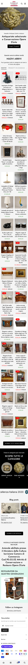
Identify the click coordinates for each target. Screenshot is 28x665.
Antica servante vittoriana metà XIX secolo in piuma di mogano (21, 308)
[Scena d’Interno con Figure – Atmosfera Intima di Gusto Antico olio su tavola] (21, 422)
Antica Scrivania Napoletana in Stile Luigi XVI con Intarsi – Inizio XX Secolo (7, 138)
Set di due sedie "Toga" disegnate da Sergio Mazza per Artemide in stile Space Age (7, 309)
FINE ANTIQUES (19, 476)
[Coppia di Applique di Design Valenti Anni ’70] (7, 247)
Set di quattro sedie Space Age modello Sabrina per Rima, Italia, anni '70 (20, 88)
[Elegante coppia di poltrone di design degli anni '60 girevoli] (7, 398)
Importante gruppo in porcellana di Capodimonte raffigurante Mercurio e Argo (21, 163)
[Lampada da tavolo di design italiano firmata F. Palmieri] (7, 202)
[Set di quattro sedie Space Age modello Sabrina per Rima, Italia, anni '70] (21, 77)
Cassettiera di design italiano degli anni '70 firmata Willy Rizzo (21, 333)
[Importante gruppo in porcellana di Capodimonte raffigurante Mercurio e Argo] (21, 152)
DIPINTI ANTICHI (6, 476)
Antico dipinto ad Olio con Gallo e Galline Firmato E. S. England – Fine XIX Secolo (21, 284)
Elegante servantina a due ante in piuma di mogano (7, 432)
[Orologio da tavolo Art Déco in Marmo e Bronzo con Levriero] (7, 376)
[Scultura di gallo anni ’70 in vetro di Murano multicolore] (21, 202)
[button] (25, 3)
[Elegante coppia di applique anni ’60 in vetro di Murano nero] (21, 225)
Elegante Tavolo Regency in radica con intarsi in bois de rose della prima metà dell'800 (7, 359)
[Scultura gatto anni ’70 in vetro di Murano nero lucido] (7, 225)
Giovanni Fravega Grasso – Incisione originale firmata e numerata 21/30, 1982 (20, 113)
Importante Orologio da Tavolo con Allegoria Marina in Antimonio (7, 88)
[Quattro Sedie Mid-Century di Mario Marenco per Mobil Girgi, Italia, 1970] (7, 102)
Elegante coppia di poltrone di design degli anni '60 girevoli (7, 409)
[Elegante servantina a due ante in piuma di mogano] (7, 422)
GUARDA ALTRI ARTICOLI (14, 533)
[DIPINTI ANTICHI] (6, 467)
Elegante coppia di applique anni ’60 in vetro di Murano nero (21, 234)
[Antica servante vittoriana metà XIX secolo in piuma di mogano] (21, 297)
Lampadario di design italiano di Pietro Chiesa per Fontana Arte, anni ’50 (7, 189)
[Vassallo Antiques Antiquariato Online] (14, 3)
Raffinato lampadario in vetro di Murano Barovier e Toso (20, 188)
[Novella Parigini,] (7, 152)
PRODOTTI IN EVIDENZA (16, 68)
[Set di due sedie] (7, 297)
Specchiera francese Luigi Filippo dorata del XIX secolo (20, 385)
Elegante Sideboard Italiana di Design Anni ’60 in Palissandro (7, 284)
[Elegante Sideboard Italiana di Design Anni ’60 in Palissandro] (7, 273)
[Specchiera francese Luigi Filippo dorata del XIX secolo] (21, 376)
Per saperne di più (6, 522)
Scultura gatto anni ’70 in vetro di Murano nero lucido (7, 234)
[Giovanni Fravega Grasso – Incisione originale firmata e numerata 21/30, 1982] (21, 102)
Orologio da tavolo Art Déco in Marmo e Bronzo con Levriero (7, 385)
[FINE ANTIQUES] (19, 467)
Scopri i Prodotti (14, 46)
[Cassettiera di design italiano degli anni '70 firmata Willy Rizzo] (21, 323)
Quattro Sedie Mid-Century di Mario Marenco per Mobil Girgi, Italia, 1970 (7, 112)
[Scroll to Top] (25, 656)
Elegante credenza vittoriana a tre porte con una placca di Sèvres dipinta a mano (7, 334)
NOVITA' (4, 68)
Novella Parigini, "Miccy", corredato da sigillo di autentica (7, 162)
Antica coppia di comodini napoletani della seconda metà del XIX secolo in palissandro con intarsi (20, 360)
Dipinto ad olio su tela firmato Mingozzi (21, 407)
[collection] (10, 662)
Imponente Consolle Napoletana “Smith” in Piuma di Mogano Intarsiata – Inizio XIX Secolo (21, 258)
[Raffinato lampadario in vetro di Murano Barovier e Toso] (21, 178)
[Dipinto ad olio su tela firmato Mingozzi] (21, 398)
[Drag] (14, 588)
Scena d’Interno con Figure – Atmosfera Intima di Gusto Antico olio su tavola (21, 433)
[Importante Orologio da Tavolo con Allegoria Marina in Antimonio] (7, 77)
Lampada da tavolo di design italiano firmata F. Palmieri (7, 212)
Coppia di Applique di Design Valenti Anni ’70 (7, 257)
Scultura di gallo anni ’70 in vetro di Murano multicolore (21, 212)
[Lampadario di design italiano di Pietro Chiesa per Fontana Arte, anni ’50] (7, 178)
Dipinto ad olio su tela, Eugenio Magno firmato (20, 137)
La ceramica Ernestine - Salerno (8, 519)
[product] (4, 663)
